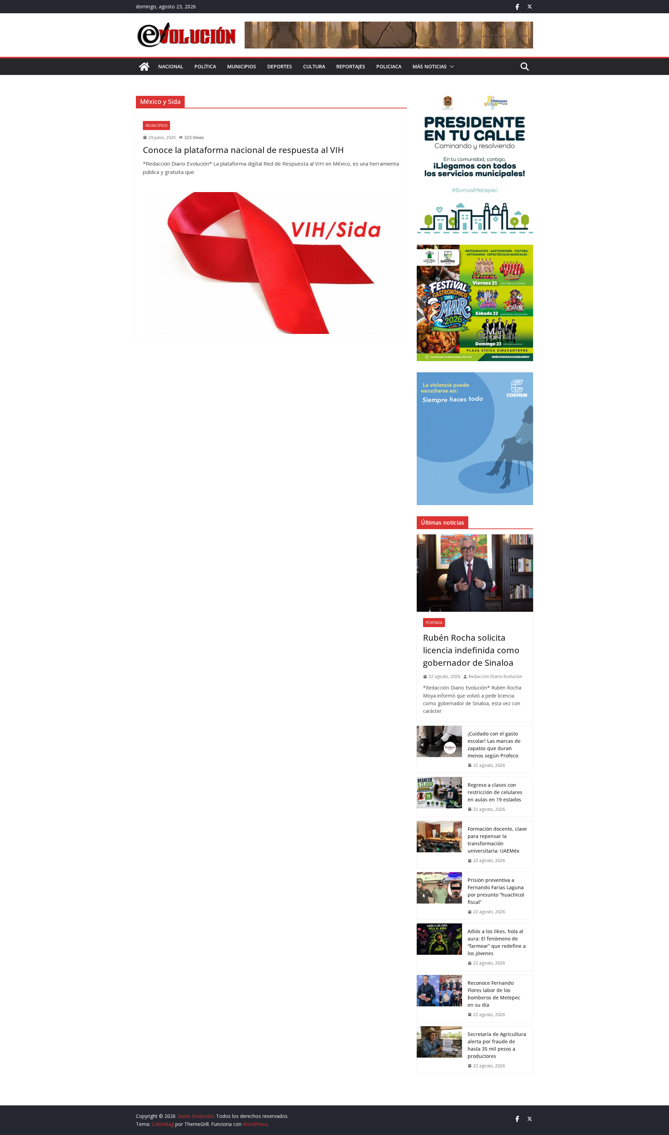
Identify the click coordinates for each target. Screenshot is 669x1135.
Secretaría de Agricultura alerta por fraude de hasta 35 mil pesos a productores (497, 1045)
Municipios (241, 66)
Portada (434, 622)
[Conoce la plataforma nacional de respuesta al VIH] (271, 263)
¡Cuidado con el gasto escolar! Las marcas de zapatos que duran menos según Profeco (494, 744)
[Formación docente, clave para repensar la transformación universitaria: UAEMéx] (439, 844)
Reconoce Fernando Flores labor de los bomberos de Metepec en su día (494, 994)
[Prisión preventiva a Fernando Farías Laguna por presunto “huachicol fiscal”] (439, 895)
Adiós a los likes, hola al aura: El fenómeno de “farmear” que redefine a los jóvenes (497, 942)
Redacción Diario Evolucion (495, 676)
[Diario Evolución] (144, 66)
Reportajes (350, 66)
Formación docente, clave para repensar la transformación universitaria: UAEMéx (497, 839)
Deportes (279, 66)
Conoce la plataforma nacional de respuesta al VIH (244, 149)
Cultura (314, 66)
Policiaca (388, 66)
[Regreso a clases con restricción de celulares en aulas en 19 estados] (439, 797)
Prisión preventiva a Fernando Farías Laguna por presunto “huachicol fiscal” (496, 891)
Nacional (170, 66)
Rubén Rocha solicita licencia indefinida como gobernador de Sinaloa (471, 650)
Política (205, 66)
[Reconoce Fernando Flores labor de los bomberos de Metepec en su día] (439, 998)
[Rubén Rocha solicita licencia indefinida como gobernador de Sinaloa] (475, 573)
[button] (450, 66)
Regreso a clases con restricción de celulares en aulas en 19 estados (495, 792)
